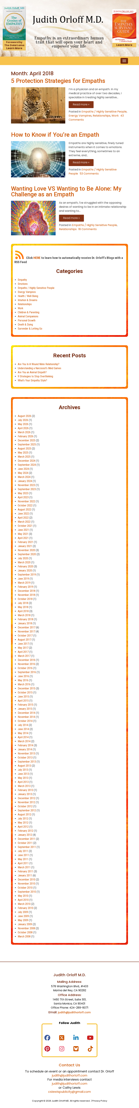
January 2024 (25, 481)
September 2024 (27, 464)
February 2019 (25, 586)
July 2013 (23, 769)
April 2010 (23, 899)
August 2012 (24, 814)
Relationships (101, 116)
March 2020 (24, 562)
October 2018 (25, 599)
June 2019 (23, 578)
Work (115, 116)
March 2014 (24, 741)
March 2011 (24, 867)
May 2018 (23, 607)
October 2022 (25, 505)
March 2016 (24, 684)
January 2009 (25, 924)
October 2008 (25, 932)
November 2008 (26, 928)
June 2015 (23, 696)
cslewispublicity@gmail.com (69, 1092)
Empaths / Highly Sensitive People (104, 112)
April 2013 (23, 782)
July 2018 (23, 603)
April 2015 (23, 700)
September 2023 (27, 489)
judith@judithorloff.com (74, 1012)
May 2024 (23, 473)
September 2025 (27, 444)
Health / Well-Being (28, 296)
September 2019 (27, 574)
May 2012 (23, 822)
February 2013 (25, 790)
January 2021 (25, 546)
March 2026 (24, 432)
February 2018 (25, 619)
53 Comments (89, 174)
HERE (37, 258)
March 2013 (24, 786)
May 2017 (23, 647)
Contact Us (69, 1065)
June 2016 (23, 676)
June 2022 (23, 513)
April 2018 (23, 611)
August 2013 (24, 765)
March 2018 (24, 615)
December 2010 (26, 879)
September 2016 (27, 672)
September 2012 (27, 810)
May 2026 (23, 424)
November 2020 (26, 550)
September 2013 (27, 761)
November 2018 (26, 595)
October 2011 (25, 843)
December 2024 (26, 460)
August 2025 (24, 448)
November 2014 (26, 717)
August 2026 (24, 416)
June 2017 (23, 643)
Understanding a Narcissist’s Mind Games (39, 368)
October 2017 (25, 635)
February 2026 (25, 436)
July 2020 (23, 558)
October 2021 (25, 525)
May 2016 (23, 680)
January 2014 (25, 749)
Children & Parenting (28, 312)
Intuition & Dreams (27, 300)
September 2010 (27, 891)
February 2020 (25, 566)
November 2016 (26, 664)
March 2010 (24, 904)
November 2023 (26, 485)
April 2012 (23, 826)
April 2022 (23, 517)
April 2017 (23, 651)
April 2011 (23, 863)
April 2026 (23, 428)
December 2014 (26, 712)
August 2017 (24, 639)
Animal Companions (28, 316)
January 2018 (25, 623)
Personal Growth (26, 320)
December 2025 (26, 440)
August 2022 (24, 509)
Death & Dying (25, 324)
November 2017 (26, 631)
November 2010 (26, 883)
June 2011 (23, 855)
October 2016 (25, 668)
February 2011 (25, 871)
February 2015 (25, 704)
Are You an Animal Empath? (32, 372)
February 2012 (25, 830)
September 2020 (27, 554)
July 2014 (23, 725)
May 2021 (23, 534)
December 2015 (26, 688)
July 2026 (23, 420)
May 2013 (23, 777)
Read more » (81, 104)
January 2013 (25, 794)
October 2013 (25, 757)
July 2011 (23, 851)
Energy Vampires (80, 116)
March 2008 (24, 936)
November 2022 (26, 501)
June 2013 (23, 773)
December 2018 (26, 590)
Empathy (22, 279)
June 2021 (23, 529)
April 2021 (23, 538)
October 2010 (25, 887)
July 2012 (23, 818)
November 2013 (26, 753)
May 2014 (23, 733)
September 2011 (27, 847)
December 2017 (26, 627)
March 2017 (24, 656)
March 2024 (24, 477)
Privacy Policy (99, 1100)
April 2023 (23, 497)
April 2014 (23, 737)
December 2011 (26, 838)
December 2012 (26, 798)
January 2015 (25, 708)
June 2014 (23, 729)
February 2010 (25, 908)
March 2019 (24, 582)
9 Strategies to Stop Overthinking (35, 376)
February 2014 (25, 745)
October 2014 (25, 721)
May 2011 (23, 859)
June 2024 (23, 468)
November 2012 (26, 802)
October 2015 (25, 692)
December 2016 (26, 660)
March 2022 (24, 521)
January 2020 (25, 570)
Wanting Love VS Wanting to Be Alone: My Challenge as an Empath (66, 191)
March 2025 (24, 456)
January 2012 (25, 834)
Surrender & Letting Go (30, 328)
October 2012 (25, 806)
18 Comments (87, 229)
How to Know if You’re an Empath (55, 134)
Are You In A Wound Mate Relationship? (38, 364)
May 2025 (23, 452)
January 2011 (25, 875)
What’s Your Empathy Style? (32, 380)
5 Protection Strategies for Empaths (58, 80)
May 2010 (23, 895)
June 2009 (23, 916)
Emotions (23, 283)
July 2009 (23, 912)
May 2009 (23, 920)
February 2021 (25, 542)
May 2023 (23, 493)
